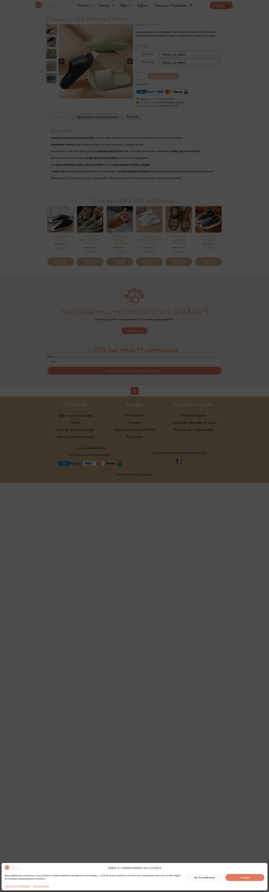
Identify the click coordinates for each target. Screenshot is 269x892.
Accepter (245, 877)
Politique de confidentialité (17, 886)
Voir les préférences (204, 877)
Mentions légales (41, 886)
